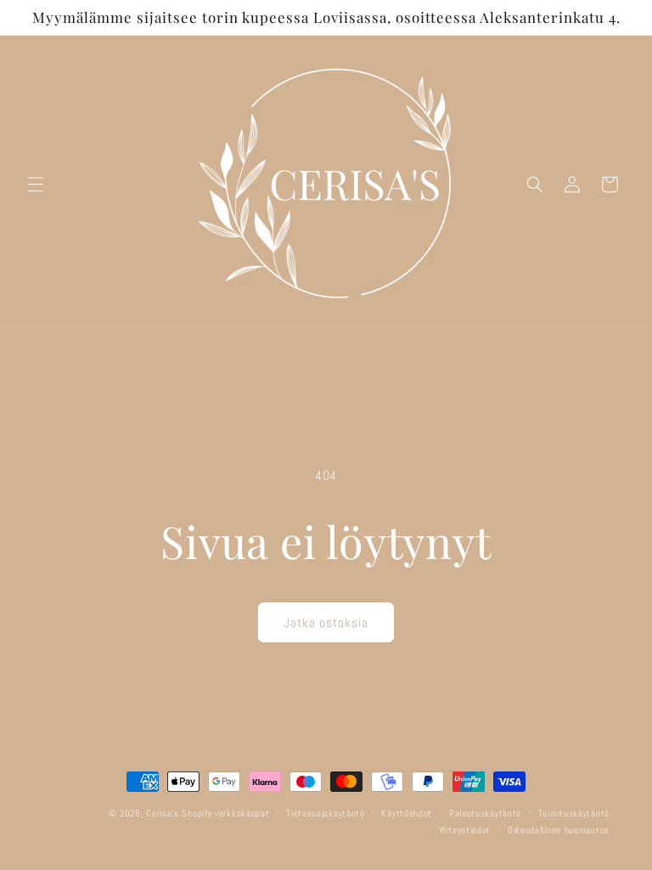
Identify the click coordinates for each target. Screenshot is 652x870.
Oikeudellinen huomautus (559, 830)
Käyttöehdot (406, 813)
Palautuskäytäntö (485, 813)
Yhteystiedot (465, 830)
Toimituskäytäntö (574, 813)
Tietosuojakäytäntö (325, 813)
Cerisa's (162, 813)
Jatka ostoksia (326, 622)
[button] (35, 184)
